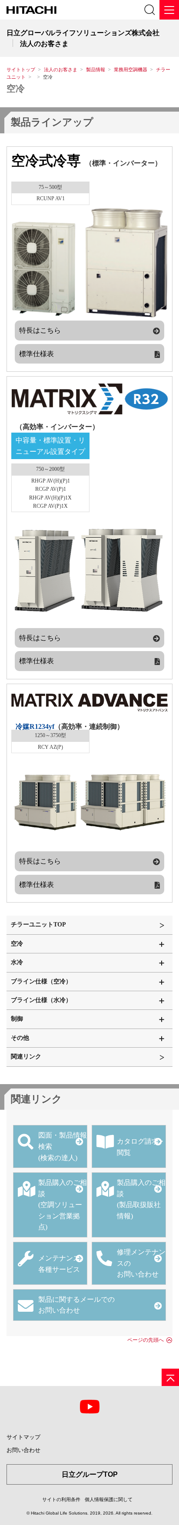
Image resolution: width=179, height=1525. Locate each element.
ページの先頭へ (145, 1340)
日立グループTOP (90, 1474)
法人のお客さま (60, 69)
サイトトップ (21, 69)
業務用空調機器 (130, 69)
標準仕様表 (36, 353)
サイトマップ (23, 1437)
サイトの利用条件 (61, 1499)
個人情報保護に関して (109, 1499)
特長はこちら (40, 330)
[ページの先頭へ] (170, 1377)
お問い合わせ (23, 1450)
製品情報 (95, 69)
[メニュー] (169, 10)
